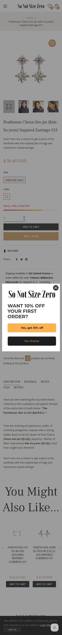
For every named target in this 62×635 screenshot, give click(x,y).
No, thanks (31, 341)
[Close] (56, 288)
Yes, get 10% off (32, 327)
